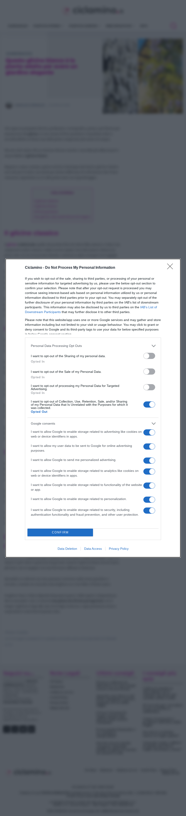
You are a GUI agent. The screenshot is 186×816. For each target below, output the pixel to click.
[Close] (171, 268)
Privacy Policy (119, 548)
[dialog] (93, 408)
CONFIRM (60, 532)
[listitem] (93, 345)
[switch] (149, 356)
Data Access (93, 548)
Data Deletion (67, 548)
